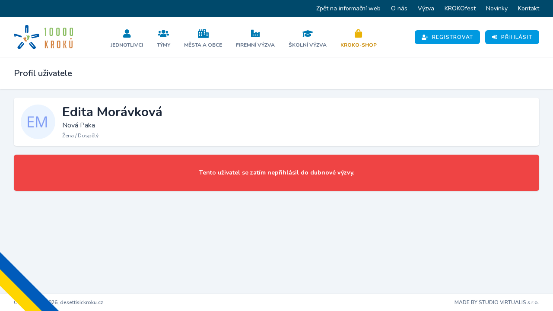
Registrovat (452, 37)
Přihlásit (516, 37)
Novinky (497, 8)
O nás (399, 8)
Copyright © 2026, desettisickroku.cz (58, 302)
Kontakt (528, 8)
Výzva (426, 8)
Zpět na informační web (348, 8)
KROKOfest (460, 8)
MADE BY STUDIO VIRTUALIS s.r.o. (496, 302)
